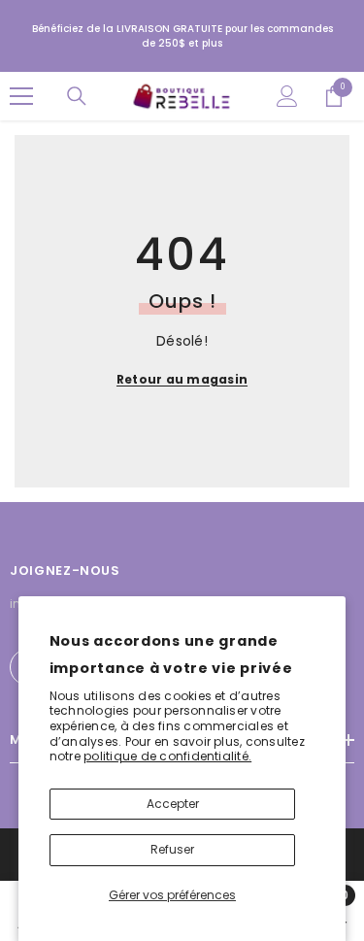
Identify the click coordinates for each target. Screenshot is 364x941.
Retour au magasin (182, 379)
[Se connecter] (287, 96)
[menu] (21, 96)
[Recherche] (76, 96)
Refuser (172, 849)
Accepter (173, 803)
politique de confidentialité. (167, 756)
